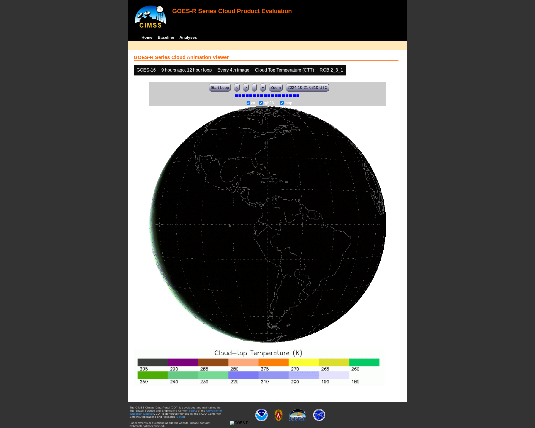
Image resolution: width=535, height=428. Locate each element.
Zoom (276, 87)
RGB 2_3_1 (331, 70)
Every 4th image (233, 70)
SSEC (192, 410)
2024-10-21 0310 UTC (307, 87)
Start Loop (220, 87)
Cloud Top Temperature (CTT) (284, 70)
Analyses (188, 37)
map (288, 103)
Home (147, 37)
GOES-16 (146, 70)
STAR (180, 416)
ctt (253, 103)
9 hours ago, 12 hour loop (186, 70)
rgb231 (270, 103)
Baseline (166, 37)
